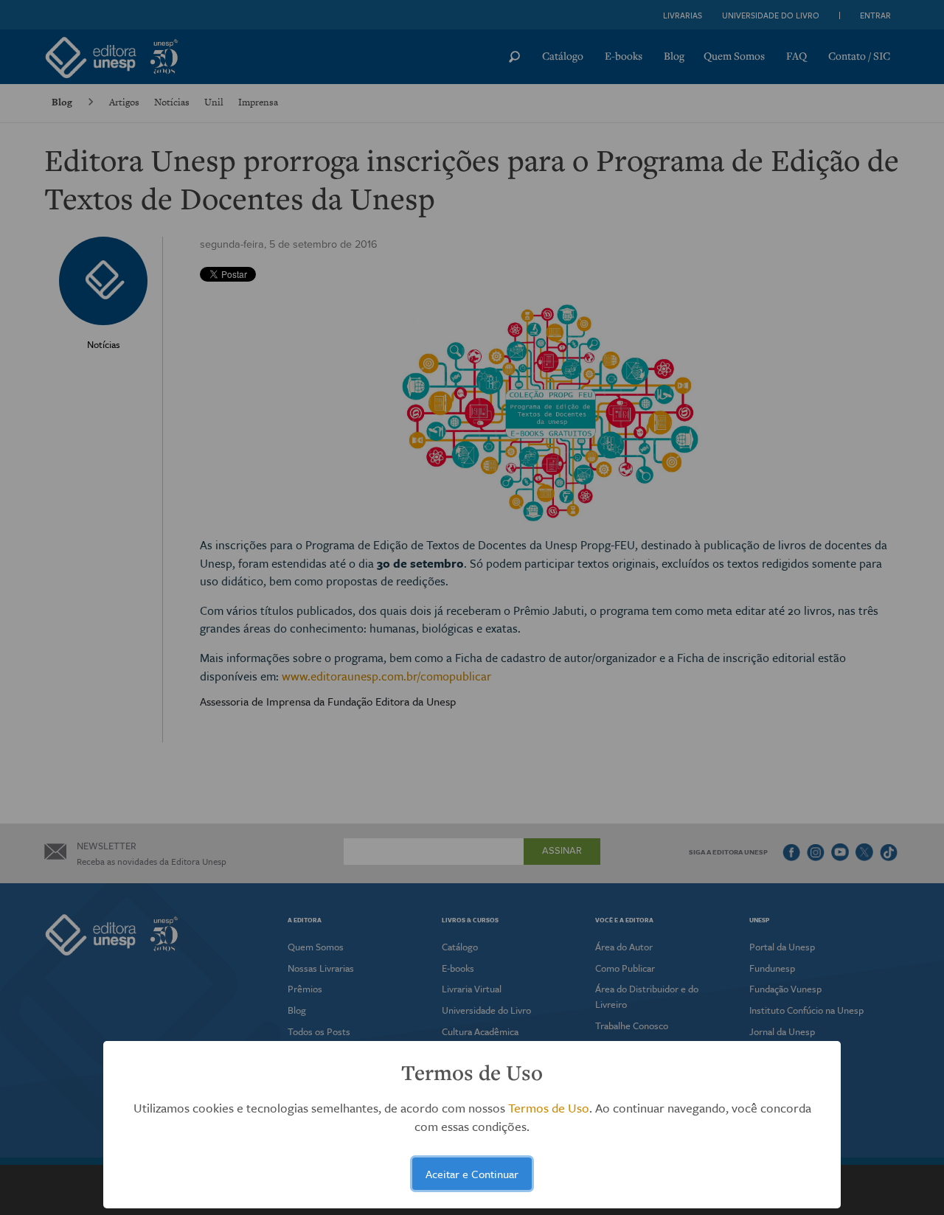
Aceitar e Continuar (472, 1174)
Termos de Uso (548, 1108)
